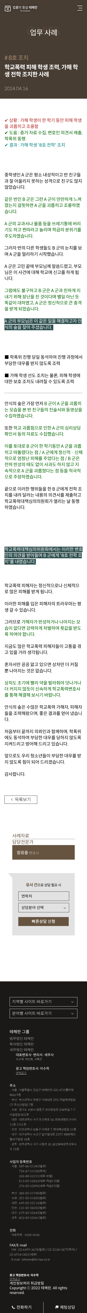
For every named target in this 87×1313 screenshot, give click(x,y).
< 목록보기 (21, 799)
